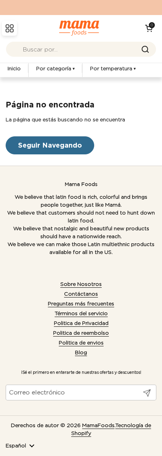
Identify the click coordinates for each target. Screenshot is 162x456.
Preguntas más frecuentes (81, 303)
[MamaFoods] (79, 28)
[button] (148, 28)
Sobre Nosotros (81, 284)
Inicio (14, 68)
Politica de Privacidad (81, 323)
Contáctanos (81, 294)
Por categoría (55, 68)
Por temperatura (113, 68)
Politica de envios (81, 343)
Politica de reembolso (81, 333)
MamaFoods (98, 425)
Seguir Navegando (50, 145)
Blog (81, 352)
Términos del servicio (81, 313)
